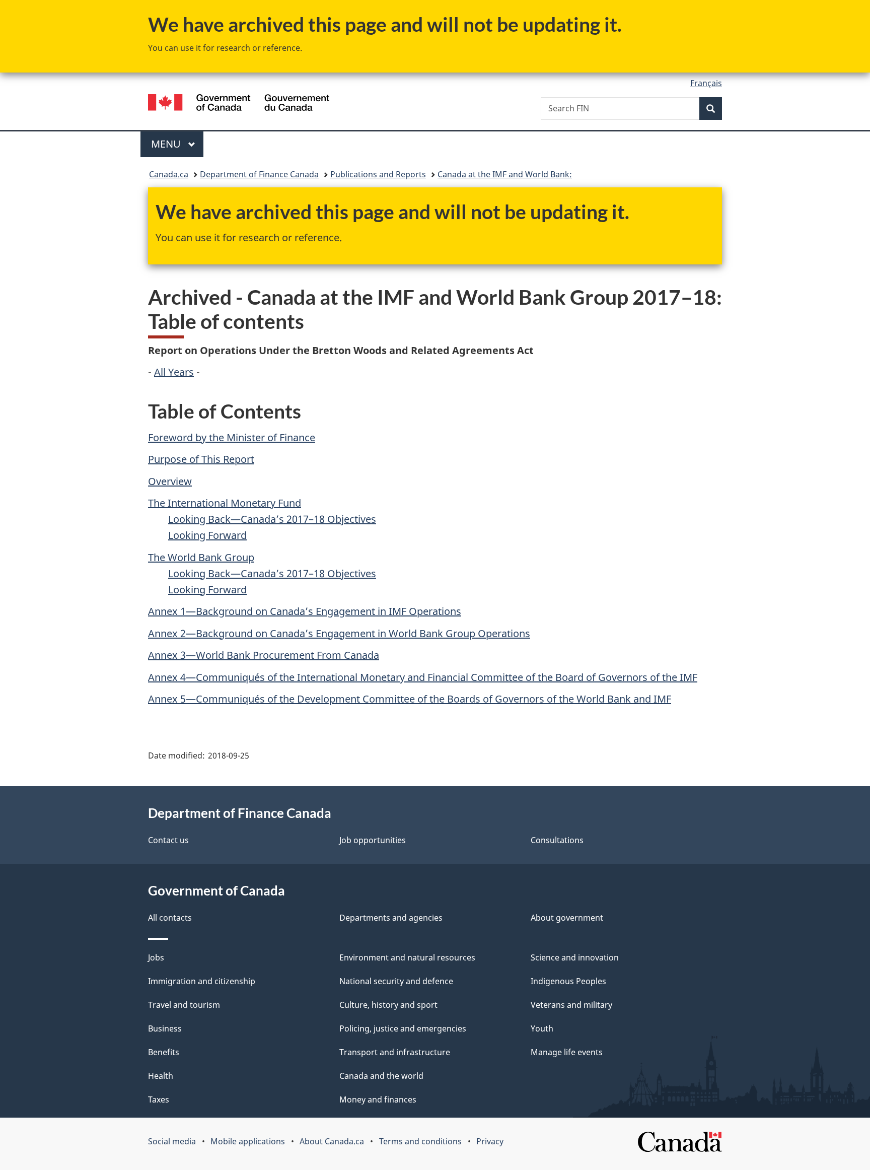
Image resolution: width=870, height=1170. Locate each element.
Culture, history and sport (388, 1004)
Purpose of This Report (201, 459)
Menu (167, 144)
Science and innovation (575, 957)
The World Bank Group (201, 557)
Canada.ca (168, 174)
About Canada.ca (332, 1141)
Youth (542, 1028)
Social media (172, 1141)
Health (160, 1075)
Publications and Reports (378, 174)
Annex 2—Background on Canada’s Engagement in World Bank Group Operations (339, 633)
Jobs (156, 957)
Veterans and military (571, 1004)
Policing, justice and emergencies (402, 1028)
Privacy (489, 1141)
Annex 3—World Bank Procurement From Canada (263, 655)
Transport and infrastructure (394, 1052)
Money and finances (377, 1099)
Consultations (557, 840)
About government (567, 917)
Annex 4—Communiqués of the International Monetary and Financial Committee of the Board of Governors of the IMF (422, 677)
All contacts (170, 917)
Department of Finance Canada (259, 174)
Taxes (158, 1099)
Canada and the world (381, 1075)
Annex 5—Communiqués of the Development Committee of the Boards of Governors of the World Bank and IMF (409, 699)
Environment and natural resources (407, 957)
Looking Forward (207, 535)
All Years (174, 372)
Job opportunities (372, 840)
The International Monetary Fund (224, 503)
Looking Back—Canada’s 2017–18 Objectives (272, 519)
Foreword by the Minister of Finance (231, 437)
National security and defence (396, 981)
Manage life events (567, 1052)
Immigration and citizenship (201, 981)
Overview (170, 481)
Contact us (168, 840)
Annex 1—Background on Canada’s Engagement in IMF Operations (304, 611)
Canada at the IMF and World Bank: (505, 174)
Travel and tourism (184, 1004)
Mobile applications (247, 1141)
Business (165, 1028)
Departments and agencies (391, 917)
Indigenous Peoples (568, 981)
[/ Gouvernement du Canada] (238, 104)
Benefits (163, 1052)
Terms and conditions (420, 1141)
